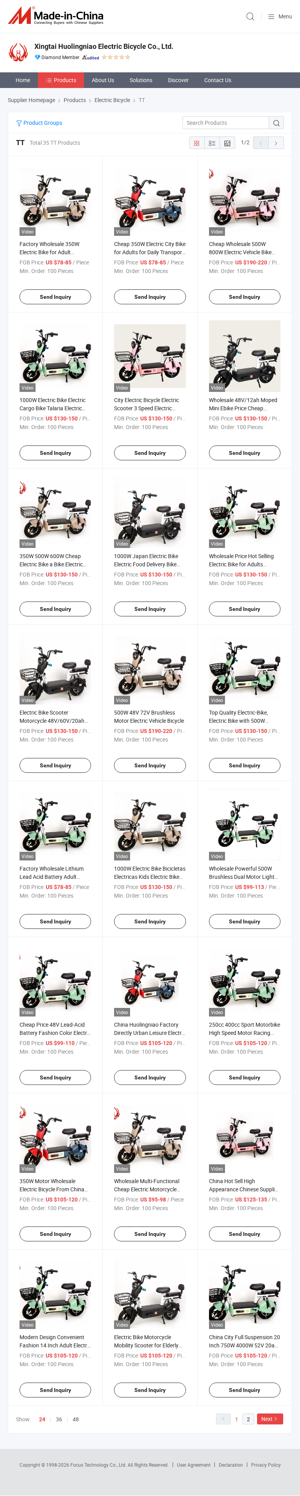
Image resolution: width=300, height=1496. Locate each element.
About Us (103, 80)
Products (65, 80)
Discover (178, 80)
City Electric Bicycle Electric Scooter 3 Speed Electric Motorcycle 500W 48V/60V (146, 408)
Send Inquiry (55, 297)
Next (267, 1418)
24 (42, 1419)
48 (76, 1419)
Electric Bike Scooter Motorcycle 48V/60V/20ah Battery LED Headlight (52, 721)
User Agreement (194, 1465)
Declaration (231, 1465)
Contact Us (217, 80)
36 (59, 1419)
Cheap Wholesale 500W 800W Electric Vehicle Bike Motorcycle (240, 252)
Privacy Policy (266, 1465)
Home (23, 80)
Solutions (141, 80)
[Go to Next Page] (276, 143)
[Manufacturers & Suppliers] (57, 15)
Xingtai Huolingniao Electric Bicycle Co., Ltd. (103, 46)
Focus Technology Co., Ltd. (99, 1465)
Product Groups (42, 122)
